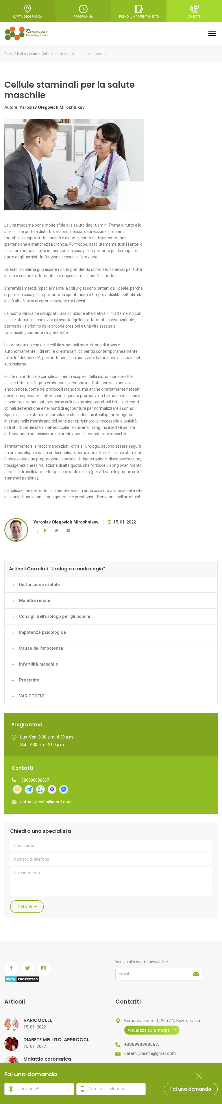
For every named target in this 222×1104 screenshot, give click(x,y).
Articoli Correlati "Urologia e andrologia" (57, 568)
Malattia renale (34, 600)
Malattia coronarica (47, 1059)
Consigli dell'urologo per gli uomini (54, 616)
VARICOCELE (32, 696)
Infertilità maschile (38, 664)
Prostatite (29, 680)
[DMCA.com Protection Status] (21, 979)
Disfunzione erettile (39, 584)
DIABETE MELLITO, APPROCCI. (56, 1039)
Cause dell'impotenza (41, 648)
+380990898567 (34, 780)
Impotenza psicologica (42, 632)
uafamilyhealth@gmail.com (46, 801)
